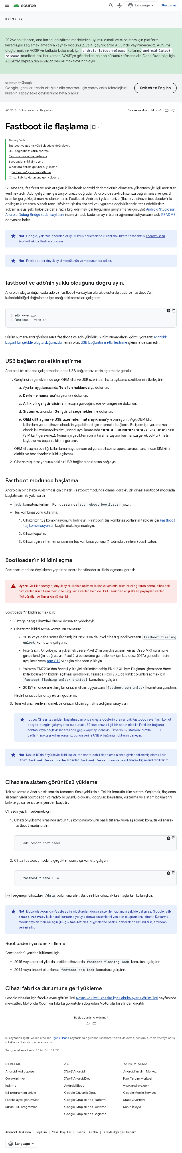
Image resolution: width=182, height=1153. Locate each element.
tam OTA (53, 661)
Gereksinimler (15, 1078)
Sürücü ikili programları (21, 1107)
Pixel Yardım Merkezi (137, 1078)
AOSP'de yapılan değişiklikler (29, 61)
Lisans (80, 1132)
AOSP (9, 110)
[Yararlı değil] (173, 110)
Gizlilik (93, 1132)
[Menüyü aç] (7, 5)
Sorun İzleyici (132, 1107)
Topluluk (41, 1132)
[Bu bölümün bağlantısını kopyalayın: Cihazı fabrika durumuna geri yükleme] (106, 989)
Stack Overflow (134, 1100)
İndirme (10, 1086)
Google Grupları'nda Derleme (85, 1107)
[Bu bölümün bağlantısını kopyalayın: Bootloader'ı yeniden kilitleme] (69, 944)
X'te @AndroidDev (77, 1078)
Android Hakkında (18, 1132)
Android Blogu (74, 1086)
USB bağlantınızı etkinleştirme (104, 342)
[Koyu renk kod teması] (168, 310)
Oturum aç (168, 5)
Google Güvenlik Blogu (80, 1093)
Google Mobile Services (139, 1093)
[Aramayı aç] (111, 5)
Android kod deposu (19, 1071)
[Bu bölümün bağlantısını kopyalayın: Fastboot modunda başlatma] (82, 481)
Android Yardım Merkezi (140, 1071)
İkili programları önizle (20, 1093)
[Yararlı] (166, 110)
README (168, 215)
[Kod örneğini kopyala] (173, 310)
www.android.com (136, 1086)
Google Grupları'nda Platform (85, 1100)
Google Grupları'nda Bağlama (85, 1114)
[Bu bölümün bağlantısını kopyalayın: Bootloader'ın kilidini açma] (76, 560)
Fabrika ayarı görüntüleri (22, 1100)
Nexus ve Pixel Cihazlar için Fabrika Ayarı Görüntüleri (117, 998)
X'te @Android (74, 1071)
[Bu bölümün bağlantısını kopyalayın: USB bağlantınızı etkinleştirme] (85, 361)
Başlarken (46, 110)
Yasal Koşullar (61, 1132)
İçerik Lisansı (61, 1038)
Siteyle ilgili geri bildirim (119, 1132)
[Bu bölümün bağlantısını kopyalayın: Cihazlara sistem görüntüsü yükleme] (101, 782)
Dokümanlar (26, 110)
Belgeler (14, 19)
